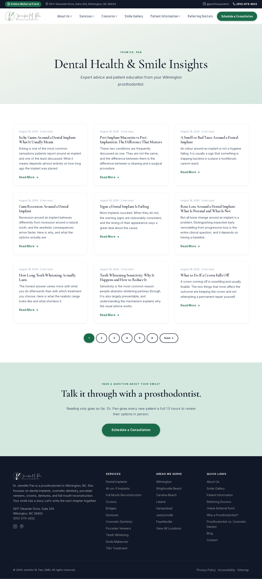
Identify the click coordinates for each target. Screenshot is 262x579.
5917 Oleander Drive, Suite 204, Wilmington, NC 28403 (82, 4)
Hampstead (164, 508)
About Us (63, 16)
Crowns (111, 501)
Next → (169, 338)
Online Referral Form (24, 4)
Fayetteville (164, 521)
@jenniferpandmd (217, 4)
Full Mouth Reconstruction (123, 495)
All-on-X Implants (118, 488)
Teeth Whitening (117, 535)
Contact (212, 540)
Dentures (112, 515)
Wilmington (164, 481)
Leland (160, 501)
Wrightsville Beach (169, 488)
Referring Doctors (200, 16)
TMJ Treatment (116, 548)
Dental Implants (116, 481)
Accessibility (226, 570)
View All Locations (168, 528)
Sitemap (243, 570)
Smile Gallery (134, 16)
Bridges (111, 508)
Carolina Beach (166, 495)
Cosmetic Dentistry (119, 521)
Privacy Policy (206, 570)
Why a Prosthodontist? (222, 515)
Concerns (108, 16)
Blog (210, 533)
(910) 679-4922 (246, 4)
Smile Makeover (117, 541)
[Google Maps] (22, 527)
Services (85, 16)
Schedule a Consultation (237, 16)
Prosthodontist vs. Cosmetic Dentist (226, 524)
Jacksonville (164, 515)
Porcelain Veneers (118, 528)
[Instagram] (15, 527)
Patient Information (164, 16)
